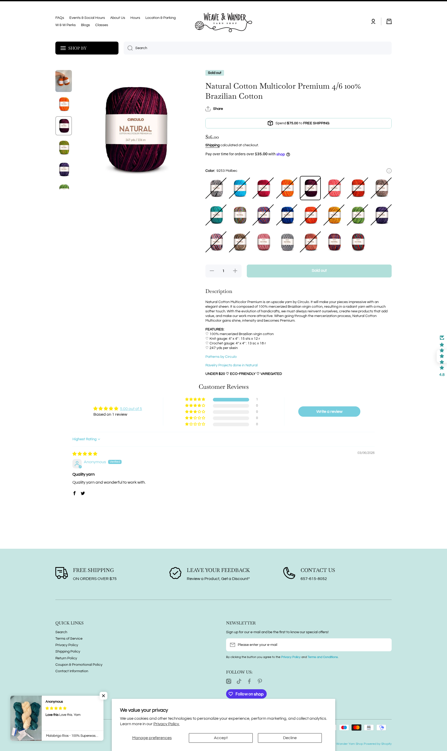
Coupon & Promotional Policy (78, 665)
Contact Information (71, 671)
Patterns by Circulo (221, 357)
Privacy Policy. (166, 724)
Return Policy (66, 658)
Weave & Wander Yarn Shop (343, 744)
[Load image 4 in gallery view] (63, 147)
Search (61, 632)
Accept (221, 738)
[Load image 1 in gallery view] (63, 81)
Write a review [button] (329, 411)
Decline (290, 738)
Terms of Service (69, 638)
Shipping (212, 145)
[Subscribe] (385, 644)
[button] (389, 21)
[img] (84, 454)
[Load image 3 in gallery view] (63, 125)
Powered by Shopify (378, 744)
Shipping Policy (67, 651)
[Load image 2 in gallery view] (63, 104)
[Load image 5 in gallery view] (63, 169)
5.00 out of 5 (131, 409)
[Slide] (389, 170)
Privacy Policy (66, 645)
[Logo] (223, 21)
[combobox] (258, 48)
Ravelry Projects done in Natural (231, 365)
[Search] (128, 48)
